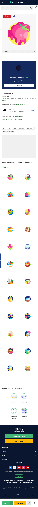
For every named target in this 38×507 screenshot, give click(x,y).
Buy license (19, 85)
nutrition (21, 128)
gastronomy (30, 128)
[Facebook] (10, 467)
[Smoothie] (27, 281)
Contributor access (19, 436)
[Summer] (27, 316)
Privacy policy (20, 480)
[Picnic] (27, 368)
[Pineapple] (10, 298)
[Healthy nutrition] (10, 333)
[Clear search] (27, 8)
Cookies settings (27, 482)
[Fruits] (27, 264)
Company (5, 459)
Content (5, 448)
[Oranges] (10, 351)
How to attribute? (20, 104)
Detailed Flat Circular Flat (13, 119)
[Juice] (10, 281)
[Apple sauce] (27, 194)
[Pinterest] (19, 467)
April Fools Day (16, 116)
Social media (19, 463)
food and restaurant (8, 131)
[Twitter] (14, 467)
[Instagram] (23, 467)
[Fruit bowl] (27, 246)
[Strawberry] (27, 212)
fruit (4, 128)
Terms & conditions (9, 480)
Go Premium (19, 441)
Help (3, 455)
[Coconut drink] (27, 298)
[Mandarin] (10, 194)
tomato (15, 128)
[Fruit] (10, 177)
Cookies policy (30, 480)
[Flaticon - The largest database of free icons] (16, 2)
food (9, 128)
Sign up (19, 476)
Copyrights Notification (14, 482)
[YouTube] (27, 467)
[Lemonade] (27, 177)
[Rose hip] (10, 246)
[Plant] (10, 212)
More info (21, 82)
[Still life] (27, 333)
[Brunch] (10, 264)
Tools (4, 451)
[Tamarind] (27, 229)
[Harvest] (10, 229)
